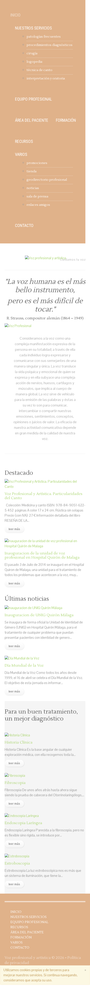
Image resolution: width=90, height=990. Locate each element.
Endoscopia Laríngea (23, 823)
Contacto (24, 225)
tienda (31, 171)
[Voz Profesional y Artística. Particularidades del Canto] (45, 483)
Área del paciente (31, 120)
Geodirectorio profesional (47, 180)
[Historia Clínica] (17, 735)
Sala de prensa (37, 196)
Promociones (37, 163)
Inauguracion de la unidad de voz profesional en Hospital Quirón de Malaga (42, 555)
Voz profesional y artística (28, 957)
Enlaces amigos (38, 205)
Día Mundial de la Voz (24, 665)
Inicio (15, 15)
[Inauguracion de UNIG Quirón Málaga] (33, 607)
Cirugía (32, 53)
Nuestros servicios (33, 28)
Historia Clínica (19, 742)
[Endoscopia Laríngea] (22, 815)
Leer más (14, 529)
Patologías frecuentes (44, 37)
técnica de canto (39, 70)
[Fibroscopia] (15, 775)
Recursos (24, 141)
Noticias (33, 188)
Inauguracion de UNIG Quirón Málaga (39, 615)
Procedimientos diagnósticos (49, 45)
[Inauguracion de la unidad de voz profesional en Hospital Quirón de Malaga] (45, 543)
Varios (21, 154)
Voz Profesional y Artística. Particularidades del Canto (43, 496)
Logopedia (34, 62)
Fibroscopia (15, 782)
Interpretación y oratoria (46, 78)
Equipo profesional (33, 99)
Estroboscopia (17, 863)
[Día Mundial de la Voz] (22, 658)
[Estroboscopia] (17, 856)
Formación (66, 120)
